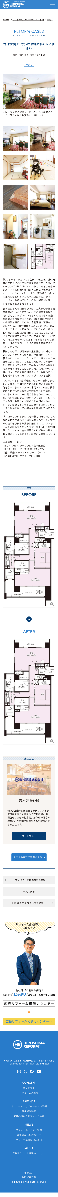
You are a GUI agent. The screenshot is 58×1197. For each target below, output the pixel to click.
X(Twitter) (25, 1071)
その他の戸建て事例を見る (28, 857)
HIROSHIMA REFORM (29, 1046)
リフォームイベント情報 (29, 1130)
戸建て (29, 64)
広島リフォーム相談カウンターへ (29, 1021)
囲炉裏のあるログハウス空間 (27, 903)
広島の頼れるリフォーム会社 (29, 1116)
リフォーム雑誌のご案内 (29, 1139)
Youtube (39, 1071)
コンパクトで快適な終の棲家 (30, 880)
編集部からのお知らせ (29, 1135)
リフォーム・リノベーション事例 (29, 1106)
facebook (32, 1071)
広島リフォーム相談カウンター (29, 1153)
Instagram (19, 1071)
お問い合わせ (29, 1176)
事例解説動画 (29, 1111)
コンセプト (29, 1088)
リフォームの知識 (29, 1093)
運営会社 (29, 1173)
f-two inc (19, 1181)
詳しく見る (28, 835)
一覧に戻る (29, 891)
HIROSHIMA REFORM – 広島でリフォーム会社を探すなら (13, 5)
